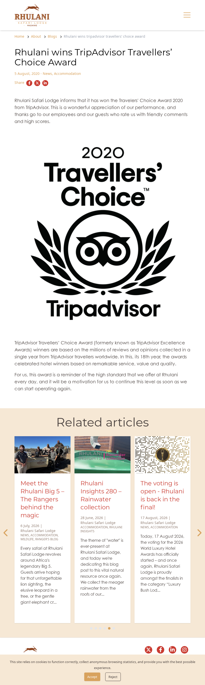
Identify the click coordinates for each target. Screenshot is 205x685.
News (47, 73)
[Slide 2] (95, 628)
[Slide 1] (91, 628)
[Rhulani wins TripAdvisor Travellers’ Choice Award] (29, 83)
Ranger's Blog (46, 539)
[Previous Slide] (6, 533)
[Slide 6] (113, 628)
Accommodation (67, 73)
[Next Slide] (199, 533)
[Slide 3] (100, 628)
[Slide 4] (105, 628)
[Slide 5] (109, 628)
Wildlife (27, 539)
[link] (32, 15)
